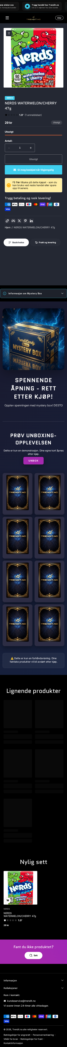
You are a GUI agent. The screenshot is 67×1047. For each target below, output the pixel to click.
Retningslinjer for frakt (31, 1039)
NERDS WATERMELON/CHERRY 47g (34, 227)
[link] (23, 115)
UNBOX (33, 460)
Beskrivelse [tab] (18, 242)
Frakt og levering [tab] (47, 242)
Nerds (10, 98)
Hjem (7, 227)
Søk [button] (36, 955)
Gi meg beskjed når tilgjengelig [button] (36, 169)
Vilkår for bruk (11, 1039)
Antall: (9, 140)
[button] (59, 18)
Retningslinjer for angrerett (17, 1035)
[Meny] (7, 17)
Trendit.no (17, 1029)
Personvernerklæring (43, 1035)
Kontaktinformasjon (13, 1043)
